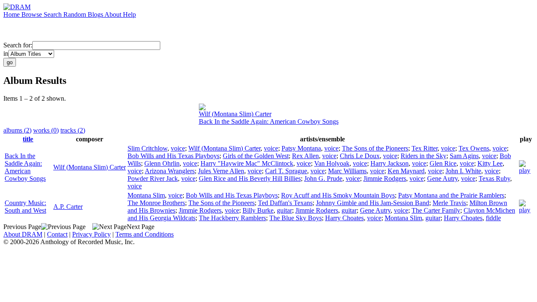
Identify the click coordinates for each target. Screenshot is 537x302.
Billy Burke (258, 210)
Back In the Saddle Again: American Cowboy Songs (269, 121)
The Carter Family (436, 210)
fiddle (493, 217)
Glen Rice (443, 163)
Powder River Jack (153, 178)
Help (129, 14)
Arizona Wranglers (170, 170)
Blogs (96, 14)
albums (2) (17, 130)
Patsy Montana (301, 148)
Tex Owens (474, 148)
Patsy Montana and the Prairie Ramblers (451, 195)
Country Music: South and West (25, 206)
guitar (284, 210)
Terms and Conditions (144, 234)
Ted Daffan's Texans (285, 202)
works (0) (46, 130)
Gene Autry (442, 178)
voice (178, 148)
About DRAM (22, 234)
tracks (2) (72, 130)
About (113, 14)
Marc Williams (347, 170)
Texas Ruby (494, 178)
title (28, 139)
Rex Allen (305, 155)
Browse (32, 14)
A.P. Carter (68, 206)
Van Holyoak (331, 163)
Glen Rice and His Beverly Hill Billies (250, 178)
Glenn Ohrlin (162, 163)
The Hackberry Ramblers (232, 217)
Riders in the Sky (423, 155)
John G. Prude (323, 178)
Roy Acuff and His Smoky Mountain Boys (338, 195)
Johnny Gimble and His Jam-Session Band (372, 202)
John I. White (463, 170)
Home (12, 14)
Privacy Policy (91, 234)
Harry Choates (344, 217)
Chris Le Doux (360, 155)
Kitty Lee (490, 163)
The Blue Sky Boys (295, 217)
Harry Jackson (389, 163)
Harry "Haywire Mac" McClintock (247, 163)
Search (53, 14)
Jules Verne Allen (221, 170)
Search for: (17, 45)
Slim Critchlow (147, 148)
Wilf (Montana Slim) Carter (235, 113)
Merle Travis (449, 202)
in (5, 53)
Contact (57, 234)
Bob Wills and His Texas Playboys (173, 155)
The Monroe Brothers (156, 202)
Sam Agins (464, 155)
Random (75, 14)
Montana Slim (146, 195)
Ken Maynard (406, 170)
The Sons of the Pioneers (375, 148)
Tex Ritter (425, 148)
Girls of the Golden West (256, 155)
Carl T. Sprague (286, 170)
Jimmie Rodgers (384, 178)
